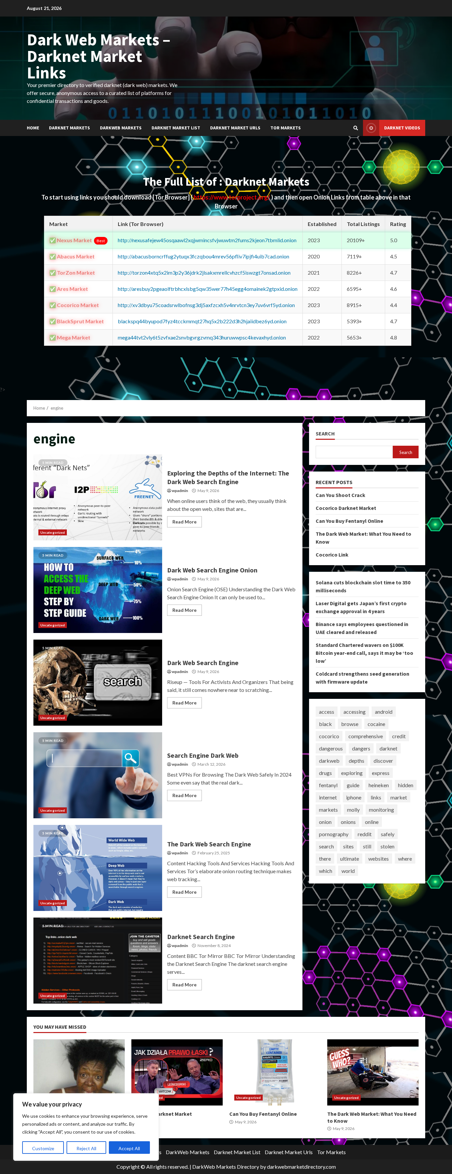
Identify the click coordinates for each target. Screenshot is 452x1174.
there (325, 858)
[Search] (355, 128)
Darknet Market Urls (235, 128)
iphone (353, 797)
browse (349, 724)
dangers (361, 748)
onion (325, 822)
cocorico (329, 736)
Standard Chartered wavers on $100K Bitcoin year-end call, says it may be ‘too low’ (364, 653)
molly (353, 809)
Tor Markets (285, 128)
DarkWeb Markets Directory (225, 1166)
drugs (325, 773)
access (326, 711)
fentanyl (328, 785)
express (380, 773)
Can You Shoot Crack (340, 495)
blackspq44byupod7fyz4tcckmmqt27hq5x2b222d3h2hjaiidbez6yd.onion (202, 321)
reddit (365, 834)
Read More (184, 521)
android (383, 711)
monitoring (381, 809)
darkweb (329, 760)
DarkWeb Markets (121, 128)
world (348, 871)
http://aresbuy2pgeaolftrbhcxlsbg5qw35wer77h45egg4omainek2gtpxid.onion (207, 289)
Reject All (86, 1148)
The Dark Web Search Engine (97, 868)
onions (348, 822)
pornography (333, 834)
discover (383, 760)
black (325, 724)
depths (356, 760)
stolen (387, 846)
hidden (405, 785)
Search (325, 433)
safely (387, 834)
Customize (43, 1148)
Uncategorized (52, 532)
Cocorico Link (332, 554)
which (325, 871)
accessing (354, 711)
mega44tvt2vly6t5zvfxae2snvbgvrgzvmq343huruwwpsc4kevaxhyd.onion (202, 337)
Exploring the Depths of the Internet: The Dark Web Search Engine (97, 497)
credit (399, 736)
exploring (352, 773)
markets (328, 809)
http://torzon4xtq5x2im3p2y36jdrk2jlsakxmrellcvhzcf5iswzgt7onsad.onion (204, 272)
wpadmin (180, 490)
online (372, 822)
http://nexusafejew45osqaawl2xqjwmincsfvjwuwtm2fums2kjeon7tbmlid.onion (207, 240)
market (398, 797)
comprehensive (365, 736)
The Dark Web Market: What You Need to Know (373, 1072)
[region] (86, 1127)
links (376, 797)
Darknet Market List (176, 128)
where (405, 858)
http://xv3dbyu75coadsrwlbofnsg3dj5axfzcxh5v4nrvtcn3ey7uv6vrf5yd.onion (206, 305)
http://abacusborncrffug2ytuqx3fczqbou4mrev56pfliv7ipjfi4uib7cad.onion (203, 256)
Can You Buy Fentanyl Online (349, 521)
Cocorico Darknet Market (346, 508)
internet (328, 797)
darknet (388, 748)
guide (353, 785)
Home (33, 128)
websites (378, 858)
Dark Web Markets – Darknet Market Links (98, 56)
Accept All (129, 1148)
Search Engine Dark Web (97, 775)
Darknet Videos (402, 128)
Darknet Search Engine (97, 961)
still (367, 846)
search (326, 846)
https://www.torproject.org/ (232, 197)
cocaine (376, 724)
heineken (379, 785)
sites (348, 846)
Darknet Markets (69, 128)
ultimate (349, 858)
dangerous (331, 748)
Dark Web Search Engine (97, 683)
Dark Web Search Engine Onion (97, 590)
